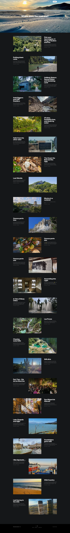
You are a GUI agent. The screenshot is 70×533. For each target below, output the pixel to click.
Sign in (51, 1)
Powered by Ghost (55, 526)
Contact (33, 527)
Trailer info (20, 1)
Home (14, 1)
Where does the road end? (16, 526)
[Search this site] (48, 1)
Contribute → (36, 527)
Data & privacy (40, 527)
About (17, 1)
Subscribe (54, 1)
